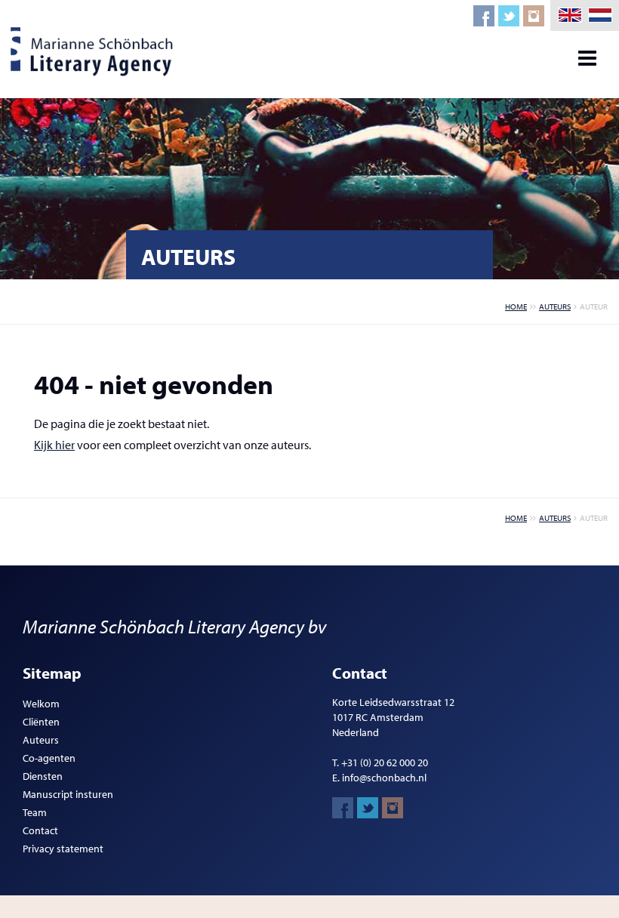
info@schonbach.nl (384, 777)
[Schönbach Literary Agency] (94, 52)
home (516, 306)
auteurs (555, 306)
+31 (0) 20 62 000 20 (384, 762)
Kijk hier (54, 444)
